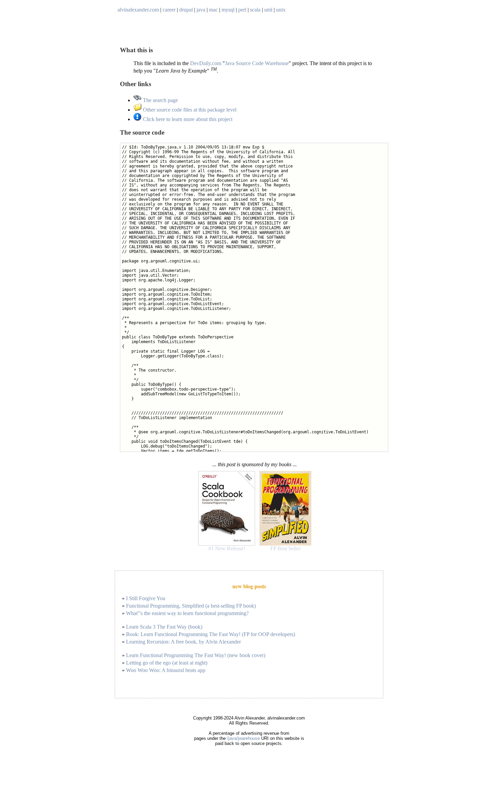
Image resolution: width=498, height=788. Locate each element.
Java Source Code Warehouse (257, 63)
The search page (160, 100)
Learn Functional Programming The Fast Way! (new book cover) (195, 655)
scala (255, 10)
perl (242, 10)
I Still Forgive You (145, 598)
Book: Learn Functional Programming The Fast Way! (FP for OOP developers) (210, 634)
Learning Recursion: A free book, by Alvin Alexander (183, 642)
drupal (186, 10)
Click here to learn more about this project (187, 119)
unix (281, 10)
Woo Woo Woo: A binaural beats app (165, 670)
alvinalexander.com (138, 10)
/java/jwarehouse (243, 738)
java (200, 10)
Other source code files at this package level (189, 110)
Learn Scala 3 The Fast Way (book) (164, 627)
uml (268, 10)
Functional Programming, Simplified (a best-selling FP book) (191, 606)
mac (213, 10)
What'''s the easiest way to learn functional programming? (187, 613)
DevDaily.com (205, 63)
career (169, 10)
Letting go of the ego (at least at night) (166, 663)
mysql (228, 10)
